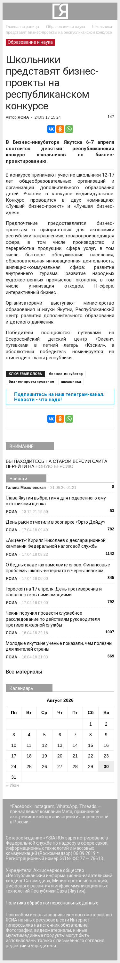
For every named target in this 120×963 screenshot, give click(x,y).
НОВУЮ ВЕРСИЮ (54, 466)
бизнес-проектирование (31, 382)
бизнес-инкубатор (66, 374)
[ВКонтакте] (51, 129)
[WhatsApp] (69, 129)
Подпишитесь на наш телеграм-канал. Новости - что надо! (59, 396)
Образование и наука (30, 42)
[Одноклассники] (60, 129)
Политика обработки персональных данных (52, 902)
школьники (71, 382)
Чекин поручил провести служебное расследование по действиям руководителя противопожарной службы (53, 618)
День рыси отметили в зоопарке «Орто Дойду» (55, 522)
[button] (108, 11)
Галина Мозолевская (26, 487)
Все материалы (24, 672)
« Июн (12, 785)
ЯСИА (23, 117)
